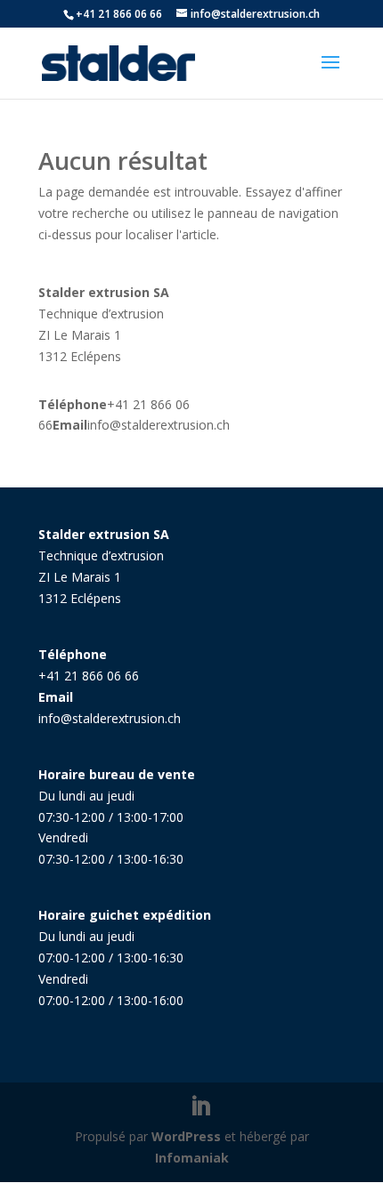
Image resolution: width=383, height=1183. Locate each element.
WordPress (186, 1136)
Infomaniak (192, 1157)
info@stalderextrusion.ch (158, 424)
